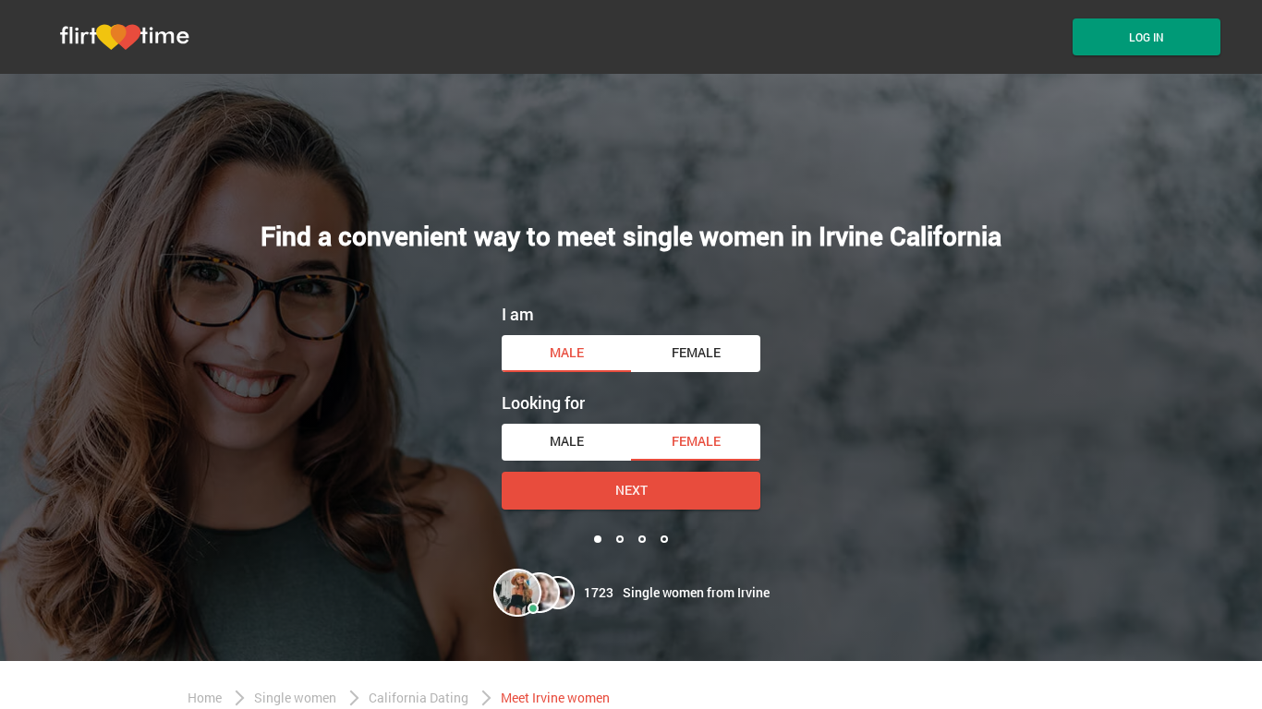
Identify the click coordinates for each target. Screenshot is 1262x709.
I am (518, 314)
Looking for (543, 402)
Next (631, 490)
